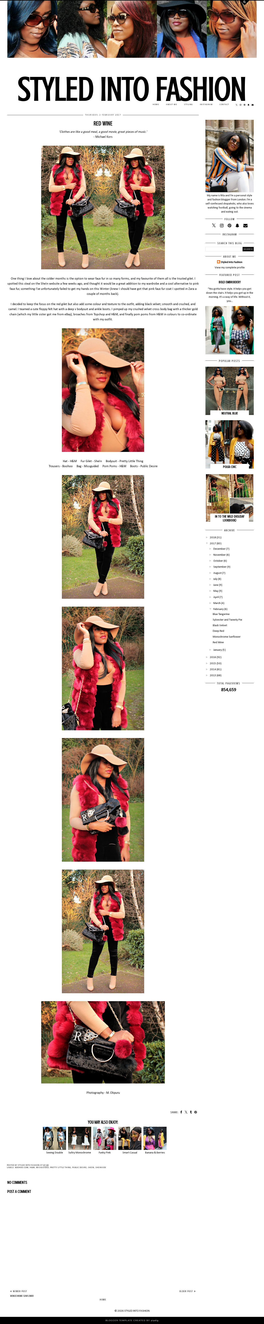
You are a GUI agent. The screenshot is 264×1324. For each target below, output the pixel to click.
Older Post (186, 1291)
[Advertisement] (103, 1257)
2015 (213, 663)
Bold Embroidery (230, 282)
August (217, 573)
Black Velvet (220, 625)
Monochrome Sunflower (227, 636)
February (218, 609)
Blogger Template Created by (132, 1320)
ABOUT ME (171, 105)
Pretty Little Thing (60, 1168)
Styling (188, 105)
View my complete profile (230, 267)
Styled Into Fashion (231, 262)
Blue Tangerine (221, 614)
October (218, 561)
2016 (213, 657)
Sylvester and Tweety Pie (227, 619)
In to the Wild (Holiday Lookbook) (229, 518)
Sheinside (100, 1168)
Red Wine (218, 642)
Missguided (42, 1168)
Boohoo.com (21, 1168)
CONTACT (224, 105)
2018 (213, 537)
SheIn (91, 1168)
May (215, 591)
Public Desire (79, 1168)
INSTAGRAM (206, 105)
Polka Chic (229, 467)
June (215, 585)
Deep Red (218, 631)
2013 (213, 675)
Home (103, 1299)
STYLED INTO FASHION (132, 89)
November (219, 555)
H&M (32, 1168)
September (220, 566)
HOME (156, 105)
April (216, 597)
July (215, 579)
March (217, 603)
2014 (213, 669)
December (219, 549)
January (217, 650)
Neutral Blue (229, 413)
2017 (213, 543)
